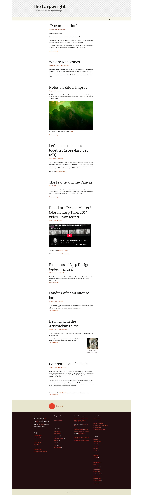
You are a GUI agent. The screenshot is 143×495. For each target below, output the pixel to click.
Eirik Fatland (41, 424)
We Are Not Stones (64, 62)
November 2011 (96, 462)
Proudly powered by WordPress (71, 492)
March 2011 (95, 464)
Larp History (56, 436)
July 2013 (95, 457)
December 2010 (96, 469)
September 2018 (97, 441)
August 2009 (96, 483)
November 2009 (96, 478)
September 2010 (97, 473)
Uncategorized (62, 29)
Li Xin (71, 131)
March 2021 (95, 439)
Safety (61, 301)
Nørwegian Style (38, 449)
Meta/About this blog (58, 438)
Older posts (57, 406)
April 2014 (95, 453)
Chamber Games (38, 435)
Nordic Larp (36, 444)
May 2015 (95, 448)
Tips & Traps (81, 421)
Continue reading (54, 51)
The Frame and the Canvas (70, 182)
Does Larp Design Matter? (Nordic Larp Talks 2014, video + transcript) (70, 212)
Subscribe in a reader (58, 420)
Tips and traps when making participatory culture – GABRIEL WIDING (81, 420)
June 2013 (95, 460)
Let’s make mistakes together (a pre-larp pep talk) (68, 150)
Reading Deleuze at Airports (40, 451)
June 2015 (95, 446)
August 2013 (96, 455)
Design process (62, 367)
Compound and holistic (68, 364)
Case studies (57, 431)
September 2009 (97, 480)
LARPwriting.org (37, 442)
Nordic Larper (37, 447)
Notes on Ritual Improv (68, 87)
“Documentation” (63, 26)
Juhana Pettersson (38, 440)
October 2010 (96, 471)
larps (37, 421)
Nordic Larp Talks (62, 250)
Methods (60, 91)
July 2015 (95, 443)
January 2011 (96, 467)
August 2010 (96, 476)
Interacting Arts (37, 437)
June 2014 (95, 450)
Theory (60, 185)
